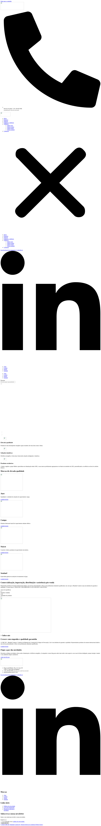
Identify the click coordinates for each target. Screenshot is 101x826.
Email (2, 820)
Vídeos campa (10, 127)
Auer (5, 366)
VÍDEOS (6, 124)
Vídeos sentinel (11, 129)
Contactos (6, 131)
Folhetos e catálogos (9, 122)
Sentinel (6, 370)
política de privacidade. (19, 821)
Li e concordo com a (14, 821)
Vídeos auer (10, 125)
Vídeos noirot (10, 128)
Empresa (6, 120)
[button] (50, 183)
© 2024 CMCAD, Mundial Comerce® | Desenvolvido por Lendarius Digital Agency (22, 824)
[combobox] (8, 382)
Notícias (6, 121)
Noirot (5, 369)
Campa (5, 368)
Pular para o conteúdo (6, 1)
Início (5, 118)
